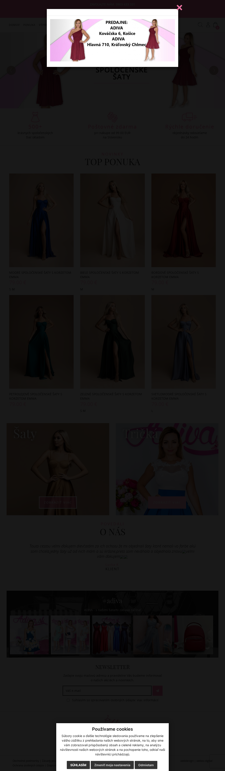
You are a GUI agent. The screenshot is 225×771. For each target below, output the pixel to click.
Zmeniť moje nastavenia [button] (112, 765)
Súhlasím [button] (78, 765)
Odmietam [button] (146, 765)
